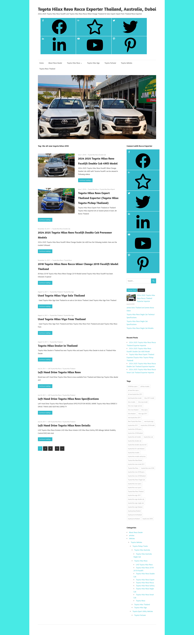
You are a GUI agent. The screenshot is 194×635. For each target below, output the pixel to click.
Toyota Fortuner (110, 63)
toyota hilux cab (148, 437)
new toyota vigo (148, 421)
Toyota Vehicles (126, 63)
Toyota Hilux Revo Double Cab (97, 155)
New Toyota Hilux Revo (134, 421)
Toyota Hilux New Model (135, 460)
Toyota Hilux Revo (73, 63)
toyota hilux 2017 (133, 425)
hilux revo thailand (133, 410)
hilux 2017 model (149, 398)
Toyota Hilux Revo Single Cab (136, 480)
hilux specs (144, 410)
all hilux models (144, 386)
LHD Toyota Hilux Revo (54, 368)
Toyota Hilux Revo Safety (145, 585)
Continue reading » (85, 180)
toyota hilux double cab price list (137, 445)
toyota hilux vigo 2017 (134, 495)
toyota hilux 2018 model (147, 425)
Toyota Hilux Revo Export (107, 189)
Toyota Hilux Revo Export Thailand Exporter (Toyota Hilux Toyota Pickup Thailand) (98, 198)
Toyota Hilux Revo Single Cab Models (140, 328)
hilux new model (143, 402)
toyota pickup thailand (134, 511)
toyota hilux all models (134, 437)
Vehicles (132, 538)
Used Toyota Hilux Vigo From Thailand (62, 319)
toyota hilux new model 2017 (136, 464)
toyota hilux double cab (134, 441)
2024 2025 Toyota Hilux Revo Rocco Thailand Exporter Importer (146, 298)
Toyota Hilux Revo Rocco (145, 582)
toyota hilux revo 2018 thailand (137, 476)
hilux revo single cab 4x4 (135, 406)
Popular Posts (132, 290)
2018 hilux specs (133, 386)
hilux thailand (131, 414)
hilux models (131, 402)
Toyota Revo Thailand (47, 68)
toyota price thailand (134, 519)
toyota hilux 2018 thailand (135, 433)
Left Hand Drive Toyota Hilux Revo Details (64, 425)
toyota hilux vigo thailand (135, 507)
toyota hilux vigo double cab (136, 499)
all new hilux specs (133, 390)
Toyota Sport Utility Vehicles (142, 611)
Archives (141, 290)
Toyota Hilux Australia (142, 550)
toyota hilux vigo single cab (136, 503)
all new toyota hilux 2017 (135, 394)
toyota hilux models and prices (137, 456)
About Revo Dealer (55, 63)
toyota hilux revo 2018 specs (136, 472)
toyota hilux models (133, 453)
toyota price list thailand (135, 515)
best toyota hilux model (134, 398)
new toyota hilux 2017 (134, 418)
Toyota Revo (68, 260)
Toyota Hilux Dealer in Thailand (58, 345)
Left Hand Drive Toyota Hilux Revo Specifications (68, 398)
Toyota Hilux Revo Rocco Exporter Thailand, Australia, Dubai (97, 9)
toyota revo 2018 (147, 519)
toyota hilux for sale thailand (136, 449)
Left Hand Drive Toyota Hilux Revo (59, 372)
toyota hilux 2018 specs (135, 429)
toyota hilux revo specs (134, 484)
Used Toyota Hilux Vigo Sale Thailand (61, 295)
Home (41, 63)
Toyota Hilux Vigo (93, 63)
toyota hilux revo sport (134, 487)
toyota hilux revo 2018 (147, 468)
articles (131, 535)
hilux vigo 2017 (142, 414)
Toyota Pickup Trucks (140, 546)
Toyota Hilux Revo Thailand (135, 491)
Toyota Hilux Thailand (56, 292)
